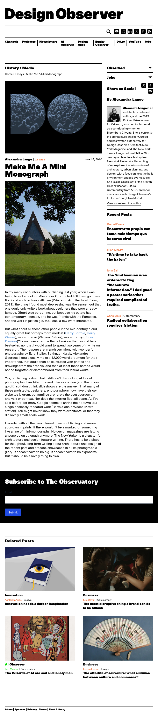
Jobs (148, 41)
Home (9, 74)
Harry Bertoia (75, 333)
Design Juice (83, 43)
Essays (19, 74)
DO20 (121, 41)
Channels (11, 41)
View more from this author (124, 203)
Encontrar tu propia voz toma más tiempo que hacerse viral (128, 233)
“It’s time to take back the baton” (127, 257)
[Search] (108, 31)
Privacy (32, 709)
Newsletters (48, 41)
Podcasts (29, 41)
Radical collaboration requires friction (127, 323)
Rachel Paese (115, 224)
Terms (43, 709)
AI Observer (67, 43)
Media (28, 67)
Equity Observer (101, 43)
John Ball (112, 270)
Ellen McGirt (134, 198)
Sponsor (20, 709)
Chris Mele (114, 316)
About (9, 709)
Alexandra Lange (18, 159)
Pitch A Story (57, 709)
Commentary (131, 316)
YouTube (135, 41)
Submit (12, 512)
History (12, 67)
